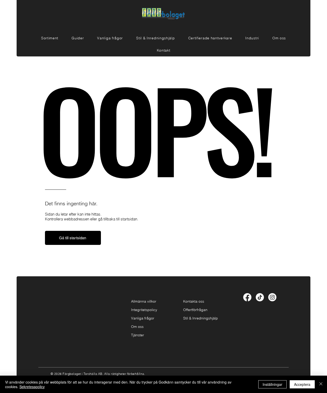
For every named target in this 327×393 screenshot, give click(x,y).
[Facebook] (247, 297)
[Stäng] (321, 384)
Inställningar (272, 384)
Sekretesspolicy (32, 386)
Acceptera (302, 384)
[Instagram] (272, 297)
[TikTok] (260, 297)
